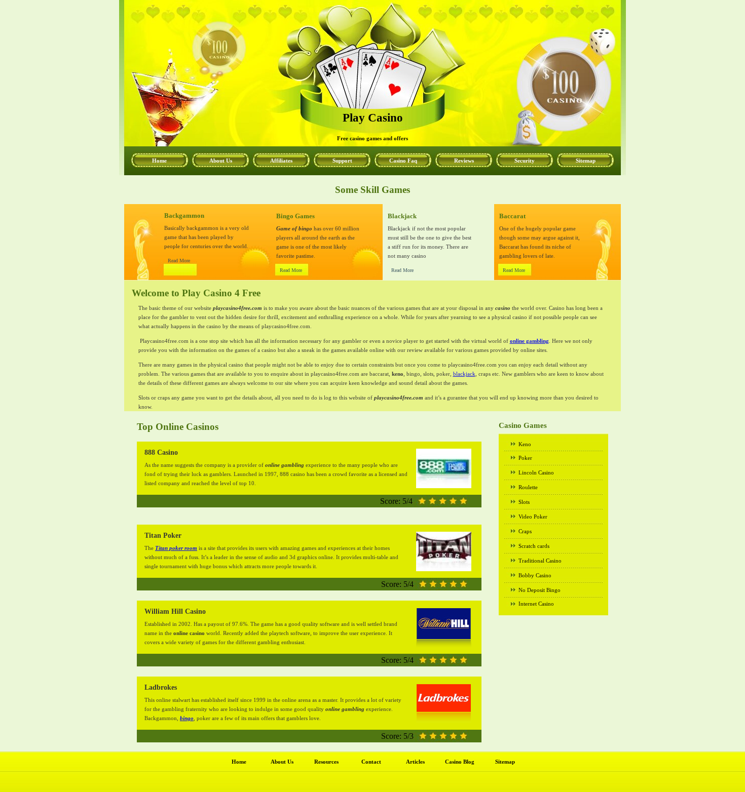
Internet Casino (536, 604)
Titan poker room (176, 548)
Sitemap (585, 160)
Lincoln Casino (536, 472)
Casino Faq (403, 160)
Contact (371, 762)
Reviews (464, 160)
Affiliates (281, 160)
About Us (220, 160)
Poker (525, 458)
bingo (187, 718)
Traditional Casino (540, 561)
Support (342, 160)
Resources (326, 762)
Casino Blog (459, 762)
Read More (179, 260)
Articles (415, 762)
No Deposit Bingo (539, 590)
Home (159, 160)
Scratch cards (533, 546)
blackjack (464, 374)
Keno (524, 444)
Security (524, 160)
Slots (524, 502)
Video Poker (532, 516)
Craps (525, 531)
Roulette (528, 487)
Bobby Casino (534, 575)
